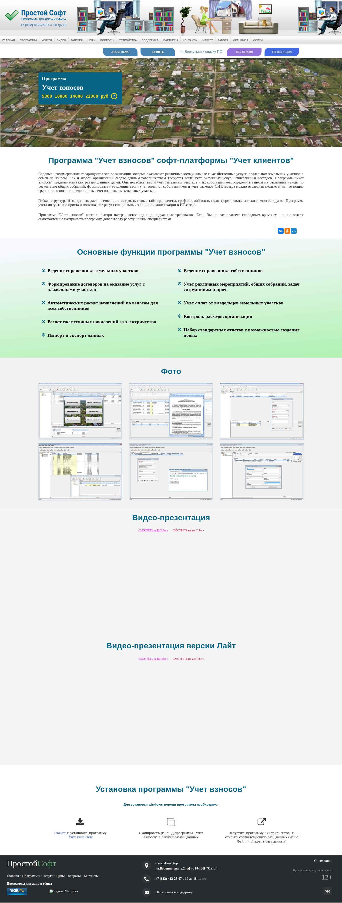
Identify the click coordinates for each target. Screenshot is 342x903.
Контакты (190, 40)
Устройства (128, 40)
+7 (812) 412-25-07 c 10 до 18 (43, 25)
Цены (91, 40)
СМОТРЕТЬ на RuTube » (153, 530)
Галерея (77, 40)
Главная (8, 40)
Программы (28, 40)
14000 (76, 96)
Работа (223, 40)
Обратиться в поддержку (174, 892)
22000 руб (96, 96)
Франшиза (240, 40)
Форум (258, 40)
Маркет (207, 40)
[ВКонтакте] (281, 231)
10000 (61, 96)
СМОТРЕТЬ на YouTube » (188, 530)
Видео (61, 40)
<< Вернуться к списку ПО (201, 51)
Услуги (47, 40)
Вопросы (107, 40)
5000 (47, 96)
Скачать (60, 833)
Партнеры (170, 40)
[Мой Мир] (294, 231)
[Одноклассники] (287, 231)
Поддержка (150, 40)
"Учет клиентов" (80, 837)
